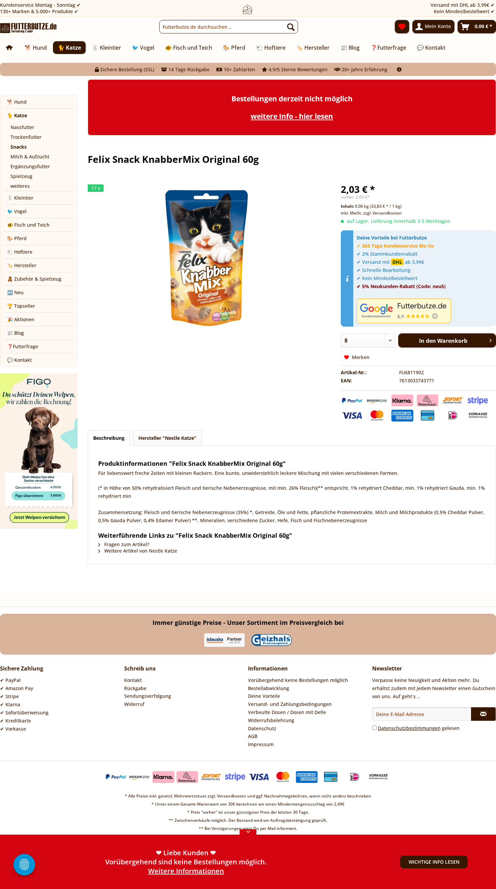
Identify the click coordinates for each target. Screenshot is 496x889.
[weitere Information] (399, 69)
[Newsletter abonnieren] (483, 714)
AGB (252, 736)
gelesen (419, 728)
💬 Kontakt (19, 360)
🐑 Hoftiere (19, 252)
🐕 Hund (17, 102)
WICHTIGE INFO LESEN (434, 862)
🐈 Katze (17, 115)
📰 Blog (15, 333)
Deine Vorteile (264, 696)
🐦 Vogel (17, 211)
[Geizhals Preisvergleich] (271, 640)
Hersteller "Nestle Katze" (167, 438)
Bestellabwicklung (268, 688)
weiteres (20, 186)
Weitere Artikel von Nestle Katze (140, 551)
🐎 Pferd (17, 238)
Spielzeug (21, 176)
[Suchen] (291, 26)
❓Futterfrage (22, 346)
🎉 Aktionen (20, 319)
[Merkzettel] (402, 26)
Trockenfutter (26, 137)
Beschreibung (109, 438)
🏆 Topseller (21, 306)
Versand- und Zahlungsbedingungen (290, 704)
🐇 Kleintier (20, 198)
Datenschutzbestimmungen (409, 728)
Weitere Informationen (186, 870)
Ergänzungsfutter (30, 166)
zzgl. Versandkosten (382, 213)
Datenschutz (262, 728)
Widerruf (134, 704)
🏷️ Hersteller (21, 265)
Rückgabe (135, 688)
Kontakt (133, 680)
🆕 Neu (15, 292)
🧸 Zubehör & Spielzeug (34, 279)
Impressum (261, 744)
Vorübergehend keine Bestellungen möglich (298, 680)
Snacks (18, 147)
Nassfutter (22, 127)
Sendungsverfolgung (147, 696)
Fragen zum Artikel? (126, 544)
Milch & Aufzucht (29, 156)
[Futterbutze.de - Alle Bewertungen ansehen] (425, 311)
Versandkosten (231, 796)
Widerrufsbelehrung (271, 720)
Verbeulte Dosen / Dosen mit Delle (287, 712)
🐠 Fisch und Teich (28, 225)
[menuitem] (228, 26)
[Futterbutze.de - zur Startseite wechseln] (28, 28)
